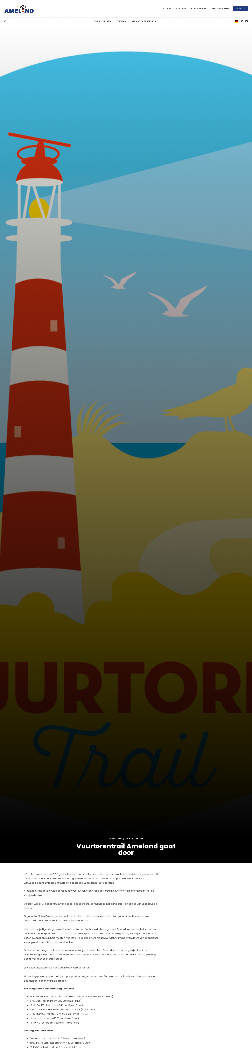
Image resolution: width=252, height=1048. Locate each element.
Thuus (96, 21)
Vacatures (180, 8)
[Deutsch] (236, 21)
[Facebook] (242, 21)
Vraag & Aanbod (198, 8)
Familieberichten (220, 8)
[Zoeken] (5, 21)
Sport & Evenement (135, 839)
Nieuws (107, 21)
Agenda (167, 8)
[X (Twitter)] (246, 21)
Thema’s (121, 21)
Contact (240, 8)
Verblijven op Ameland (144, 21)
